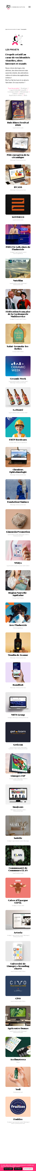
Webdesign (24, 92)
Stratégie (24, 88)
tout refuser (18, 1169)
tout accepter (8, 1169)
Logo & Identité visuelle (18, 90)
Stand (21, 93)
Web (25, 95)
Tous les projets (13, 88)
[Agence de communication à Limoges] (15, 7)
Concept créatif (13, 92)
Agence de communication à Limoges (12, 29)
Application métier (15, 95)
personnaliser (28, 1169)
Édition (15, 93)
